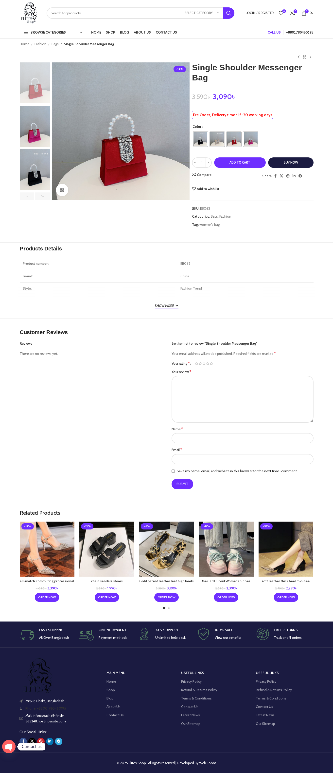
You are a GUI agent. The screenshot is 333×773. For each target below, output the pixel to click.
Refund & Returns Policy (199, 690)
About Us (113, 706)
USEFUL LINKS (192, 673)
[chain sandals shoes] (106, 549)
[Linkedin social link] (294, 176)
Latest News (190, 715)
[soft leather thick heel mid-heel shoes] (286, 549)
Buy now (291, 162)
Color (197, 126)
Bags (55, 44)
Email (177, 449)
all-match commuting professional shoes (47, 583)
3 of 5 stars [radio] (204, 363)
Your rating (181, 363)
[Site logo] (29, 12)
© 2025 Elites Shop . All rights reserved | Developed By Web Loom (166, 763)
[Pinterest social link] (288, 176)
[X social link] (281, 176)
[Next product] (311, 57)
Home (24, 44)
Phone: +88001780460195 (45, 708)
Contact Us (115, 715)
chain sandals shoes (107, 581)
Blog (109, 698)
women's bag (209, 224)
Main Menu (115, 673)
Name (177, 429)
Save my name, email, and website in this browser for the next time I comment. (237, 471)
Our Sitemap (190, 723)
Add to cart (239, 162)
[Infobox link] (47, 635)
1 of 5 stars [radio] (196, 363)
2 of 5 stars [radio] (200, 363)
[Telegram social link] (300, 176)
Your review (181, 371)
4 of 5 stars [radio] (208, 363)
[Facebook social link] (275, 176)
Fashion (40, 44)
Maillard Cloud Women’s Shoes (226, 581)
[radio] (200, 139)
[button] (27, 196)
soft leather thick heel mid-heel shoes (286, 583)
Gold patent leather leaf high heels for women (166, 583)
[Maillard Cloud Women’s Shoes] (226, 549)
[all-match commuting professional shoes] (47, 549)
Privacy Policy (191, 681)
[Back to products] (305, 57)
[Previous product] (299, 57)
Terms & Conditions (196, 698)
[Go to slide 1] (164, 608)
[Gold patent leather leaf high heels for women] (166, 549)
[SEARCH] (228, 13)
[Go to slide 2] (169, 608)
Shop (110, 690)
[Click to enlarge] (62, 190)
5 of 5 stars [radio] (211, 363)
